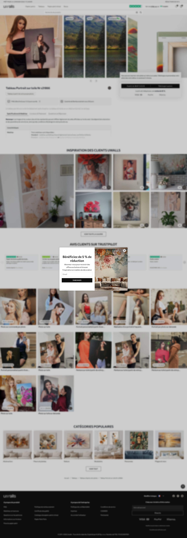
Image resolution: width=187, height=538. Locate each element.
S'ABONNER (77, 280)
